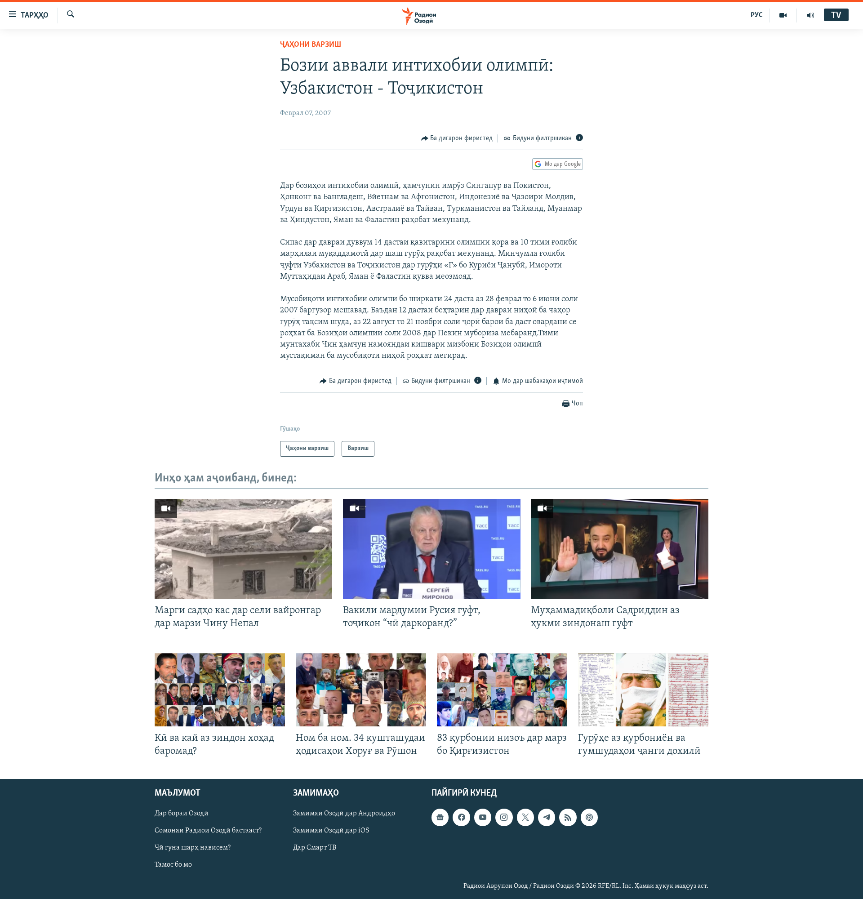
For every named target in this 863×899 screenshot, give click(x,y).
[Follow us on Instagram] (503, 817)
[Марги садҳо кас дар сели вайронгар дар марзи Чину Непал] (243, 549)
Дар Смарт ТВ (314, 848)
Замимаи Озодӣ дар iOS (331, 831)
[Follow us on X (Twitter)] (525, 817)
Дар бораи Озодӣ (182, 814)
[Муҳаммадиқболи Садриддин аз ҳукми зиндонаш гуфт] (619, 549)
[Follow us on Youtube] (482, 817)
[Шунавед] (810, 15)
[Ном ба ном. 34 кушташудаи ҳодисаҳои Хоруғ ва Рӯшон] (361, 689)
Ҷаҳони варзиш (310, 45)
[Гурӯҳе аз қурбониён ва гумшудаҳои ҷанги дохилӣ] (643, 689)
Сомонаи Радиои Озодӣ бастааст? (208, 831)
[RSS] (567, 817)
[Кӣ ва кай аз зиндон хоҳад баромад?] (220, 689)
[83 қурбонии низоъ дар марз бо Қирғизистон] (502, 689)
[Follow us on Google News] (440, 817)
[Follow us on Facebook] (461, 817)
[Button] (457, 138)
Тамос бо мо (173, 865)
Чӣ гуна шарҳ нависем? (193, 848)
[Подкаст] (589, 817)
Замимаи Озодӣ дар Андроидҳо (344, 814)
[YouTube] (783, 15)
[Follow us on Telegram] (546, 817)
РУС (757, 15)
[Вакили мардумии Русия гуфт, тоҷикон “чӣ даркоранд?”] (431, 549)
